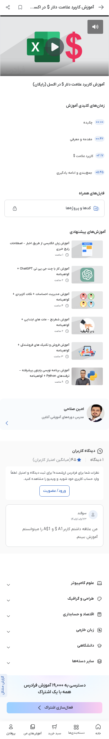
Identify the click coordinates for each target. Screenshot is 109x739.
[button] (54, 584)
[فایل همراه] (14, 208)
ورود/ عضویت (54, 491)
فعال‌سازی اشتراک (58, 707)
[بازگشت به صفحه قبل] (101, 7)
